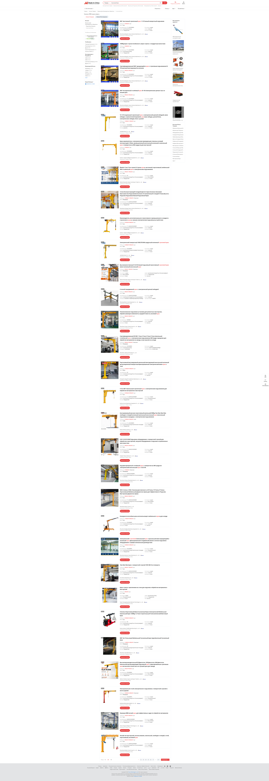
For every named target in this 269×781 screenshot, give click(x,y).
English (97, 767)
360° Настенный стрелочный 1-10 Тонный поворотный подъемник (142, 21)
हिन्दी (158, 767)
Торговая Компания (91, 44)
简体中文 (101, 767)
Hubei (87, 75)
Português (130, 767)
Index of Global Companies (154, 769)
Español (120, 767)
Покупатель (157, 8)
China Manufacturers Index (132, 769)
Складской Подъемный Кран (179, 134)
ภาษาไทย (162, 767)
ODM (88, 58)
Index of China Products (142, 769)
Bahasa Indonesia (178, 767)
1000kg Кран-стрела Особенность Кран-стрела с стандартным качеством (142, 43)
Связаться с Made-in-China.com (143, 766)
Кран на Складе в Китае (178, 139)
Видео (102, 20)
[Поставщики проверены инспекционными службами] (91, 36)
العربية (149, 767)
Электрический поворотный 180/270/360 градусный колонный (144, 242)
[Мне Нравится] (167, 766)
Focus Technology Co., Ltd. (133, 772)
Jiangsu (88, 70)
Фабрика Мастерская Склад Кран (180, 143)
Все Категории (89, 8)
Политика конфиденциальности (129, 766)
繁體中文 (106, 767)
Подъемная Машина (90, 26)
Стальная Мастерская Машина (180, 154)
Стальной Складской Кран (179, 150)
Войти (183, 3)
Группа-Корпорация (90, 49)
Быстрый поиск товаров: (108, 5)
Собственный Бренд (91, 61)
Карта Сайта (153, 766)
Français (115, 767)
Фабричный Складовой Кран (179, 141)
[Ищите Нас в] (170, 766)
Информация (160, 766)
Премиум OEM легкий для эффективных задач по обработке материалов (144, 713)
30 (108, 759)
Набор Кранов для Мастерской (180, 137)
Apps (173, 8)
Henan (88, 72)
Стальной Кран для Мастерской (180, 147)
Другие (87, 47)
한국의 (145, 767)
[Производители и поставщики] (91, 2)
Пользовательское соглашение (115, 766)
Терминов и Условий (138, 776)
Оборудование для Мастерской (150, 5)
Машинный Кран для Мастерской (120, 5)
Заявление (105, 766)
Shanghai (88, 74)
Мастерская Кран (177, 158)
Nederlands (154, 767)
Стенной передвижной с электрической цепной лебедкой (139, 289)
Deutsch (124, 767)
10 (105, 759)
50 (111, 759)
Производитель (90, 46)
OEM (87, 59)
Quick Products (122, 769)
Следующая (165, 759)
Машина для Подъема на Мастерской (135, 5)
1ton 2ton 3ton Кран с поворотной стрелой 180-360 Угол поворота (140, 565)
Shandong (89, 68)
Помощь (167, 8)
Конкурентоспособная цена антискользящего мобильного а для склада (143, 516)
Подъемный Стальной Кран (179, 152)
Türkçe (167, 767)
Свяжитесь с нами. (90, 83)
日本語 (111, 767)
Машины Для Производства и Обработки (91, 23)
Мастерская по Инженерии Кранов (180, 145)
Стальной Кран (176, 156)
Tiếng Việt (172, 767)
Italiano (134, 767)
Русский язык (140, 767)
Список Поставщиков (102, 16)
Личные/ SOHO (89, 51)
